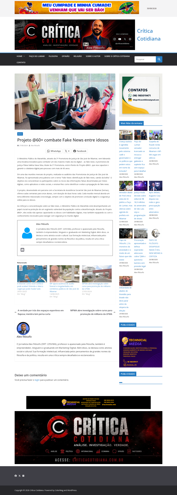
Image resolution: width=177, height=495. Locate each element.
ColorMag (59, 490)
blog (20, 134)
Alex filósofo (35, 145)
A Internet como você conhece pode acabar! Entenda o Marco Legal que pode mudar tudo (30, 286)
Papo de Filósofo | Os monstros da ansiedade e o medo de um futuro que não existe (125, 250)
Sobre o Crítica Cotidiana (117, 56)
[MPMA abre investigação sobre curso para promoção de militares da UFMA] (97, 273)
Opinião (65, 56)
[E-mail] (22, 250)
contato (21, 62)
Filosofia (53, 56)
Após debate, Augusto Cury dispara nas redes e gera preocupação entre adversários (154, 202)
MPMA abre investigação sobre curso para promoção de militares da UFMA (96, 286)
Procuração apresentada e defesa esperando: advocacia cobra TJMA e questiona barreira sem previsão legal (140, 253)
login (37, 379)
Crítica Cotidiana (37, 490)
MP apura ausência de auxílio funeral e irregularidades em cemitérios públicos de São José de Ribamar (64, 287)
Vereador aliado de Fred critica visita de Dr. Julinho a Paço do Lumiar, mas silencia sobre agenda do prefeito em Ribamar (125, 205)
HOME (19, 56)
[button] (23, 56)
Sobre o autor (93, 56)
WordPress (72, 490)
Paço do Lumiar (37, 56)
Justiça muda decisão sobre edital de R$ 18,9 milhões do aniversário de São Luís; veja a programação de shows (140, 205)
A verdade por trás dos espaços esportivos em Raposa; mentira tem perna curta (41, 312)
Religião (78, 56)
